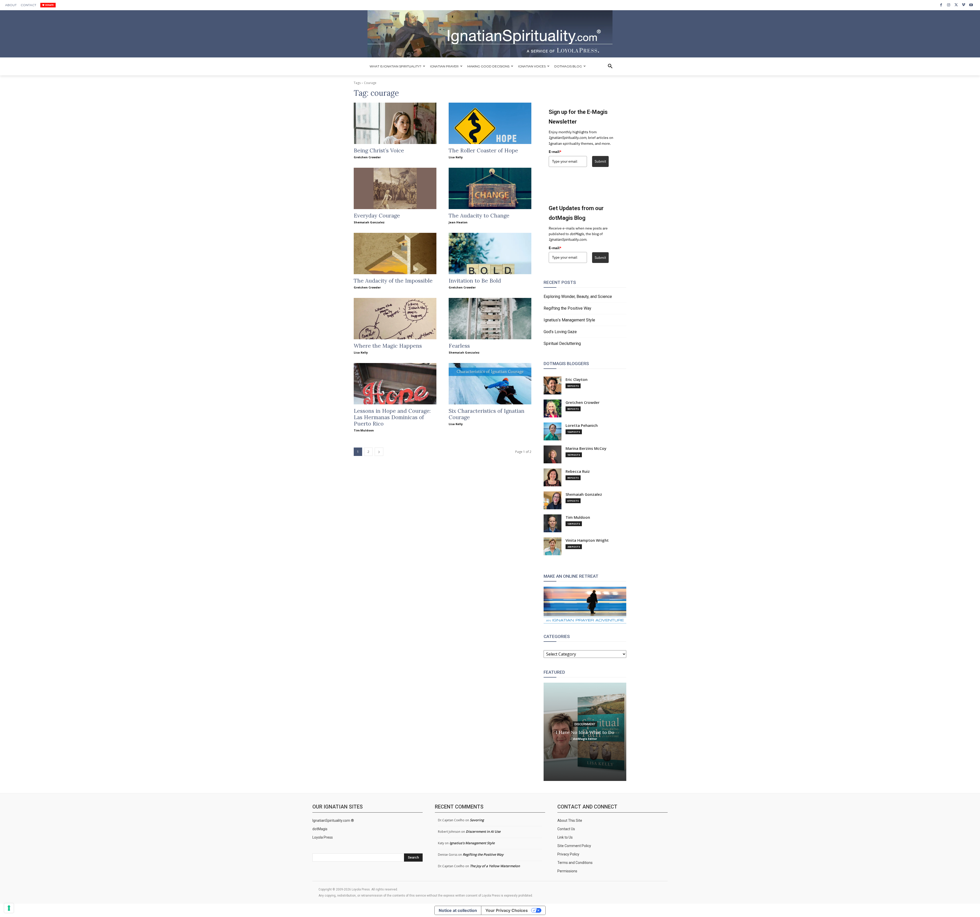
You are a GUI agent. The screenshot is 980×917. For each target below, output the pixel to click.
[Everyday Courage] (395, 188)
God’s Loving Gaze (560, 331)
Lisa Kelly (456, 157)
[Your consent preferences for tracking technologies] (9, 908)
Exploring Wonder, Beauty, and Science (578, 296)
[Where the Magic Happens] (395, 318)
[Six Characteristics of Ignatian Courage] (490, 383)
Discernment (584, 724)
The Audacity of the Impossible (393, 280)
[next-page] (379, 452)
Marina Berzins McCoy (586, 448)
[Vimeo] (963, 5)
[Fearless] (490, 318)
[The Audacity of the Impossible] (395, 253)
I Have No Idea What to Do (585, 732)
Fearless (459, 345)
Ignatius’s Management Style (569, 320)
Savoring (477, 820)
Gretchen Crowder (367, 157)
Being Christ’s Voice (379, 150)
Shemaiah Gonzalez (369, 222)
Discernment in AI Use (483, 831)
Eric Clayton (576, 379)
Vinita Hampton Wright (587, 540)
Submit (600, 161)
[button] (610, 66)
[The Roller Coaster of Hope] (490, 123)
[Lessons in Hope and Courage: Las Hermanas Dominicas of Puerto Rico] (395, 383)
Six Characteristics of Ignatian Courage (486, 414)
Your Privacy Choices (506, 910)
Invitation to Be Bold (475, 280)
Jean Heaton (458, 222)
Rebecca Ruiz (578, 471)
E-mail (555, 151)
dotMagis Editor (585, 738)
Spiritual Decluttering (562, 343)
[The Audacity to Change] (490, 188)
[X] (956, 5)
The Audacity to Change (479, 215)
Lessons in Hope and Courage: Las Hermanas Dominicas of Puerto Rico (392, 417)
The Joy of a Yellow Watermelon (495, 866)
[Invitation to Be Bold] (490, 253)
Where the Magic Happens (388, 345)
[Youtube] (971, 5)
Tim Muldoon (364, 430)
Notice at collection (458, 910)
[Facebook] (941, 5)
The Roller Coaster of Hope (483, 150)
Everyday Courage (377, 215)
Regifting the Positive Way (567, 308)
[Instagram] (948, 5)
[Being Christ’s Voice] (395, 123)
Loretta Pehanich (582, 425)
